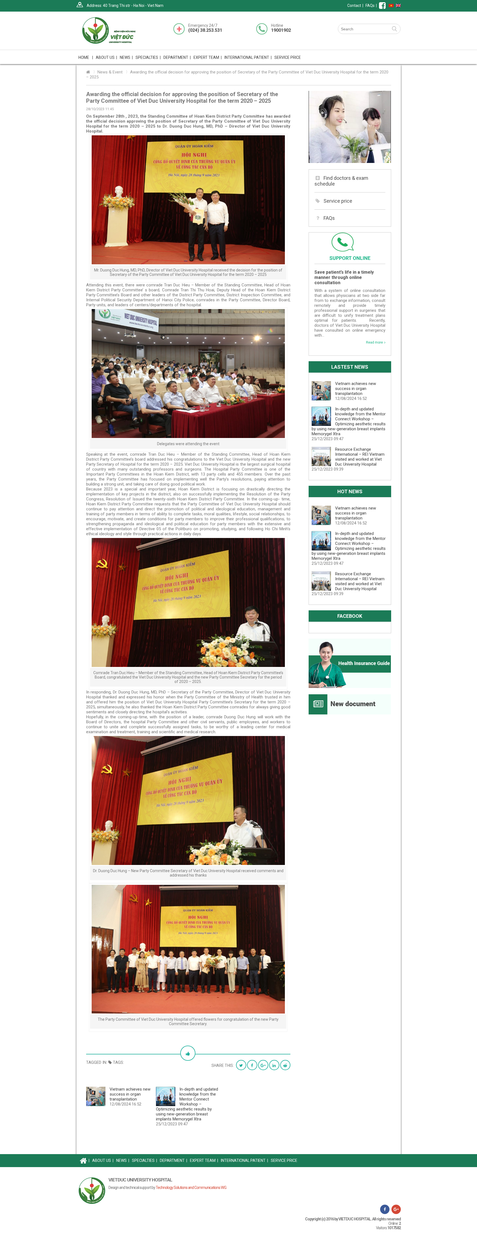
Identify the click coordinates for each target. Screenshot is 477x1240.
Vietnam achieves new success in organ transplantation (130, 1094)
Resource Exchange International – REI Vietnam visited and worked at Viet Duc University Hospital (360, 457)
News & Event (110, 72)
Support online (349, 258)
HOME (85, 57)
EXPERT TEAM (208, 57)
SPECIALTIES (144, 1160)
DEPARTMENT (173, 1160)
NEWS (126, 57)
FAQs (370, 5)
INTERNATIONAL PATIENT (248, 57)
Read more (374, 342)
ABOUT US (102, 1160)
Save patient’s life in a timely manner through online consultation (344, 277)
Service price (338, 201)
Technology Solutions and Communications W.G (191, 1187)
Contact (354, 5)
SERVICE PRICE (287, 57)
